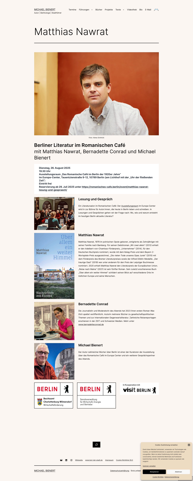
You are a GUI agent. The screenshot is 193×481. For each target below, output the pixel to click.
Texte (118, 9)
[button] (189, 445)
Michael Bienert (44, 9)
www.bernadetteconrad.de (91, 324)
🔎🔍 (156, 9)
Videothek (132, 9)
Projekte (109, 9)
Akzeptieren (154, 472)
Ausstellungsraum (129, 206)
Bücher (98, 9)
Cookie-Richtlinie (158, 477)
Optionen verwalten (149, 466)
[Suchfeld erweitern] (96, 445)
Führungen (84, 9)
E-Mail (148, 9)
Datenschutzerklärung (172, 477)
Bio (140, 9)
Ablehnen (178, 472)
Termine (72, 9)
